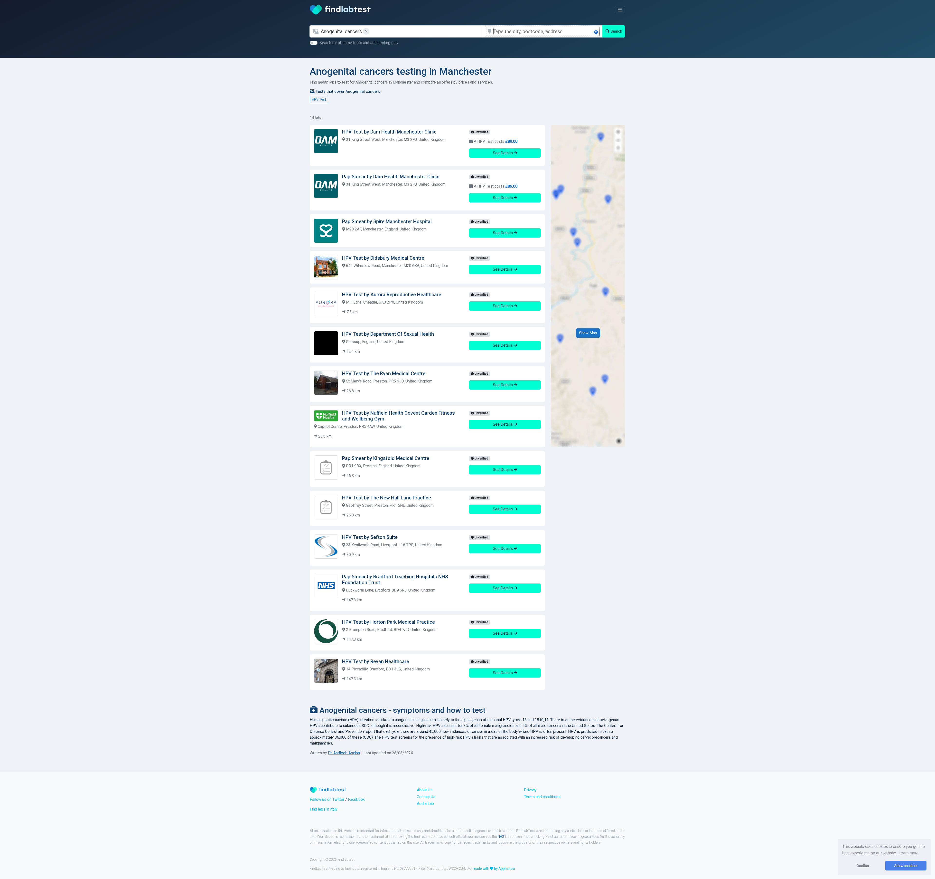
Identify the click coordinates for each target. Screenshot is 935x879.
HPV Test (319, 99)
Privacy (530, 790)
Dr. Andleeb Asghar (344, 753)
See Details (503, 153)
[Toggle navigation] (620, 9)
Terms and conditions (542, 796)
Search (615, 31)
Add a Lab (425, 803)
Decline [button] (863, 866)
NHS (501, 837)
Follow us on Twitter (327, 799)
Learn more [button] (908, 853)
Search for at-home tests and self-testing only (358, 42)
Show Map (588, 333)
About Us (424, 790)
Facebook (356, 799)
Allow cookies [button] (905, 866)
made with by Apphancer (494, 868)
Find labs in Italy (323, 809)
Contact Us (426, 796)
